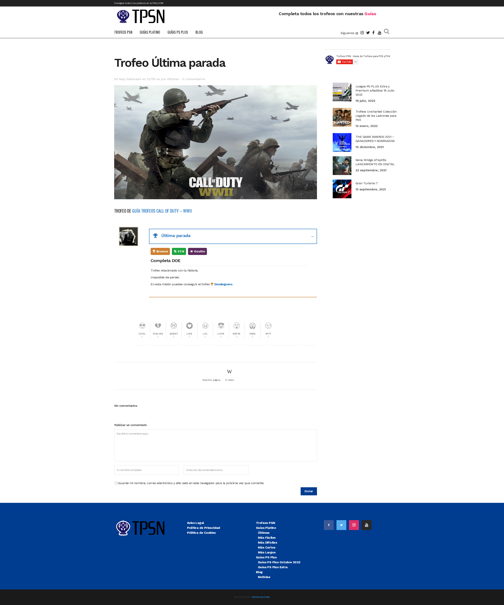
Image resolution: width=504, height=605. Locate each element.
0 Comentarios (194, 79)
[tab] (233, 236)
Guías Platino (266, 528)
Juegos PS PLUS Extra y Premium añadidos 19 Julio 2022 (375, 90)
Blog (259, 572)
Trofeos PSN (265, 523)
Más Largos (266, 552)
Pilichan (173, 79)
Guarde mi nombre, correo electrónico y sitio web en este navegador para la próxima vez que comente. (191, 483)
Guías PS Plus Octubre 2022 (279, 562)
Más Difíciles (267, 542)
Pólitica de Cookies (201, 533)
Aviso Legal (195, 523)
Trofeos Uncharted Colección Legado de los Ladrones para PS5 (376, 116)
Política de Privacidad (203, 528)
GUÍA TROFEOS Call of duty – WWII (162, 211)
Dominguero (222, 284)
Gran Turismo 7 (367, 183)
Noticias (264, 577)
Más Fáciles (266, 537)
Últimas (264, 533)
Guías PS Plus (266, 557)
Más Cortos (266, 547)
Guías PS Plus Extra (273, 567)
